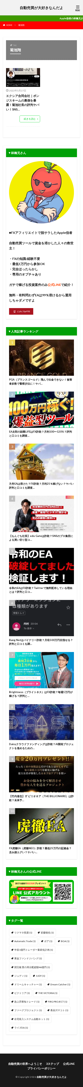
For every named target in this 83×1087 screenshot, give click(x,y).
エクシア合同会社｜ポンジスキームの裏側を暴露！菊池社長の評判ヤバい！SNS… (22, 102)
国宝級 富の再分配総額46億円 (32, 967)
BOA (65, 941)
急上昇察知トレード (26, 1001)
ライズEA (21, 1027)
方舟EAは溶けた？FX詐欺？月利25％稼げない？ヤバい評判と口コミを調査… (41, 485)
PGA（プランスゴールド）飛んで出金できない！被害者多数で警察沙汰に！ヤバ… (40, 381)
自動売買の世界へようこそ (25, 1063)
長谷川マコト (59, 1010)
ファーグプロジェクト (28, 1010)
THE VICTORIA (47, 993)
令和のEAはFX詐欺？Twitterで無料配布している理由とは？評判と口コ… (40, 590)
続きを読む (30, 118)
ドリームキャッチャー (28, 984)
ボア (48, 941)
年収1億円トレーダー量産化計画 (33, 949)
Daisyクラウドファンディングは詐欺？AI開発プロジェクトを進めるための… (41, 746)
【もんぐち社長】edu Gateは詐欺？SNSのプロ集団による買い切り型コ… (41, 537)
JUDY (40, 975)
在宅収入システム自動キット (31, 1019)
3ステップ (52, 1063)
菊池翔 (21, 25)
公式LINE (69, 1063)
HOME (9, 25)
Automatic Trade (25, 941)
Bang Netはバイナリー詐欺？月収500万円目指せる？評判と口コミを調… (41, 642)
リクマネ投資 (23, 932)
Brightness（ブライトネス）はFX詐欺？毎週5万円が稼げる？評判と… (41, 694)
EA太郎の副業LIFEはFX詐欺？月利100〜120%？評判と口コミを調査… (40, 433)
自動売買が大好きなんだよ (41, 7)
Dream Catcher (60, 984)
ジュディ (20, 975)
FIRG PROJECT (57, 1001)
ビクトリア (22, 993)
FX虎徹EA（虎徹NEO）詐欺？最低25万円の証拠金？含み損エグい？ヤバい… (40, 850)
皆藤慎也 (47, 932)
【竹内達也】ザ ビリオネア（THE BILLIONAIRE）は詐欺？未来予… (41, 798)
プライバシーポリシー (41, 1068)
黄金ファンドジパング (28, 958)
